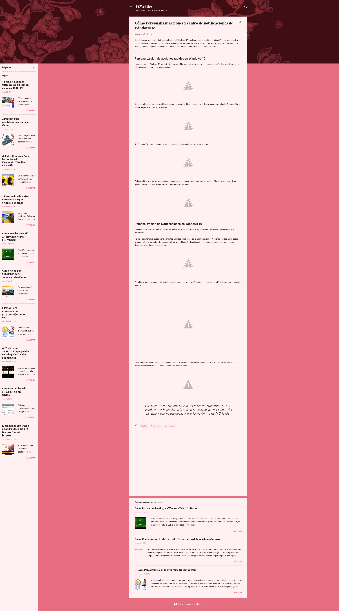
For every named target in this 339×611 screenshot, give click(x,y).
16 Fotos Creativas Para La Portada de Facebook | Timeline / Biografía (15, 160)
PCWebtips (144, 6)
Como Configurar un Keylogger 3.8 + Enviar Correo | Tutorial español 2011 (177, 539)
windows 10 (170, 426)
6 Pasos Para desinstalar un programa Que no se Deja (165, 569)
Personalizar (156, 426)
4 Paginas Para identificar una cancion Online (15, 122)
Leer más (237, 531)
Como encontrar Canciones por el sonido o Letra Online (14, 274)
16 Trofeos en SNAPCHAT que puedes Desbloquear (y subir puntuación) (15, 353)
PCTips (144, 426)
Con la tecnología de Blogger (190, 604)
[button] (240, 23)
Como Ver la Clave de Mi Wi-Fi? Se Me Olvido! (14, 391)
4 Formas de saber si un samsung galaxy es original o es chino (15, 199)
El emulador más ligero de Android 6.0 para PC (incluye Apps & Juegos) (15, 430)
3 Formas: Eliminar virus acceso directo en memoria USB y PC (15, 85)
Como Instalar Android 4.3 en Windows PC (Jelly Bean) (166, 508)
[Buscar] (245, 7)
